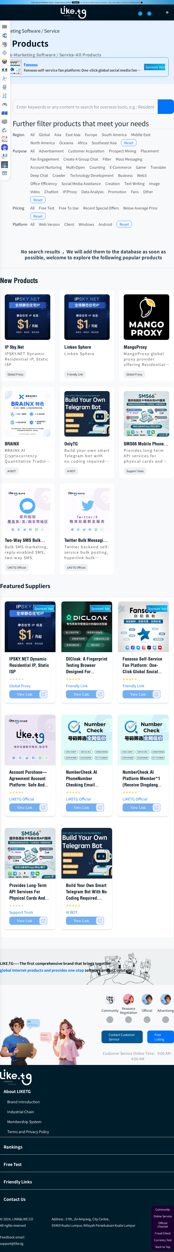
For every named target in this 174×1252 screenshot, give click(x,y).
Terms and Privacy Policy (28, 1131)
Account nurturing (46, 167)
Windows (86, 224)
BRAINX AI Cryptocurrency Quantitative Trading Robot (27, 455)
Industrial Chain (20, 1111)
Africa (82, 142)
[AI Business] (4, 156)
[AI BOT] (4, 147)
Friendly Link (75, 374)
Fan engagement (44, 159)
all (32, 134)
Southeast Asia (104, 142)
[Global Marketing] (4, 52)
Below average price (140, 208)
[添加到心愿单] (46, 374)
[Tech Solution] (4, 87)
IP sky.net (14, 347)
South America (114, 134)
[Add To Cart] (28, 694)
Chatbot (51, 191)
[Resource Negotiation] (128, 999)
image (154, 183)
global (44, 134)
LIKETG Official (16, 567)
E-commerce (120, 167)
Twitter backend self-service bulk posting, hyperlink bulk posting (86, 552)
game (141, 167)
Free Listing (159, 1036)
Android (105, 224)
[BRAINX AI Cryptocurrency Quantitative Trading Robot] (27, 415)
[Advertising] (165, 999)
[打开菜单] (7, 12)
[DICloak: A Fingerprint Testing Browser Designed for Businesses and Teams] (86, 626)
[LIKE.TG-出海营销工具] (87, 1077)
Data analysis (92, 191)
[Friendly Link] (4, 121)
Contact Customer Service (122, 1036)
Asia (57, 134)
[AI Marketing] (4, 164)
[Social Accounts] (4, 35)
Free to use (69, 208)
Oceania (66, 142)
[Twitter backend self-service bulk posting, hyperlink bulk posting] (87, 512)
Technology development (92, 175)
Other (148, 191)
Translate (158, 167)
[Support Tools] (4, 78)
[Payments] (4, 113)
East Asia (73, 134)
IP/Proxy (70, 191)
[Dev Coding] (4, 138)
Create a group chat (80, 159)
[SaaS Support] (4, 27)
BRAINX (12, 444)
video (35, 191)
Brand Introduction (23, 1101)
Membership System (24, 1121)
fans (135, 191)
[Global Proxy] (4, 70)
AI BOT (11, 471)
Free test (46, 208)
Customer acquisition (86, 151)
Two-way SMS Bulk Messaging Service (23, 540)
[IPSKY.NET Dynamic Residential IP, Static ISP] (27, 319)
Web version (49, 224)
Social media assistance (81, 183)
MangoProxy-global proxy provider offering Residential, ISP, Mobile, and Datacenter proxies (145, 359)
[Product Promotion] (62, 1042)
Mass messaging (129, 159)
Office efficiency (43, 183)
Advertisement (51, 151)
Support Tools (135, 471)
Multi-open (75, 167)
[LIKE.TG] (73, 12)
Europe (91, 134)
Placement (150, 151)
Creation (112, 183)
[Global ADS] (4, 173)
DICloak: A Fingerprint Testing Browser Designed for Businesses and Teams (86, 671)
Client (69, 224)
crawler (59, 175)
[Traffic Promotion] (4, 95)
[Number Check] (4, 61)
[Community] (20, 1040)
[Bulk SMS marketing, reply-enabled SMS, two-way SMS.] (27, 512)
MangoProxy (135, 347)
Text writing (134, 183)
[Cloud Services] (4, 104)
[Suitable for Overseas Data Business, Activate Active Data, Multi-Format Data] (143, 740)
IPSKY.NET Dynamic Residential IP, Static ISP (26, 359)
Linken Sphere (77, 347)
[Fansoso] (87, 2)
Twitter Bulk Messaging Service (86, 540)
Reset (128, 142)
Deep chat (39, 175)
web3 (142, 175)
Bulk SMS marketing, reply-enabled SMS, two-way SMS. (26, 552)
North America (42, 142)
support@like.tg (11, 1243)
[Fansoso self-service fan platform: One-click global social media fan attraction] (143, 626)
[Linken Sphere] (87, 319)
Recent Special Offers (101, 208)
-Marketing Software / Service (43, 55)
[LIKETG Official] (4, 44)
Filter (107, 159)
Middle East (140, 134)
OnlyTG (71, 444)
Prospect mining (122, 151)
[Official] (147, 999)
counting (97, 167)
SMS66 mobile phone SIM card (144, 444)
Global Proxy (15, 374)
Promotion (117, 191)
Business (125, 175)
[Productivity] (4, 130)
